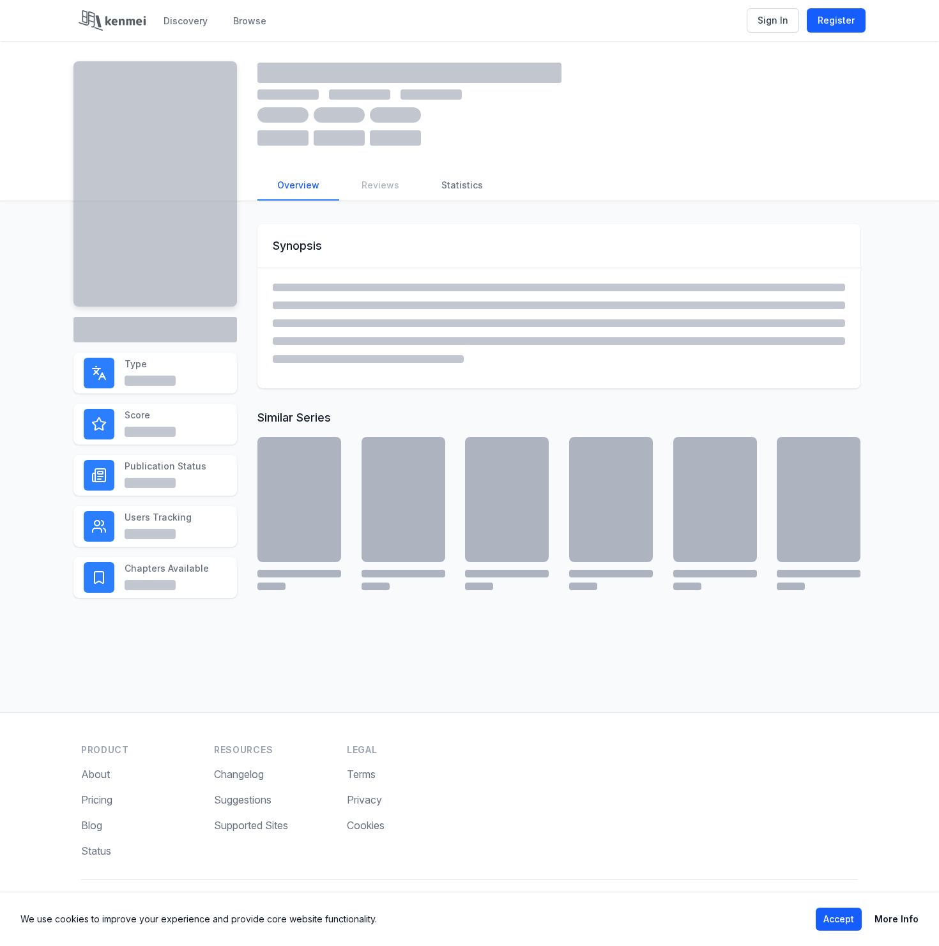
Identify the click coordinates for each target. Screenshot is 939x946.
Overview (298, 184)
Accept (838, 918)
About (95, 774)
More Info (896, 918)
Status (96, 850)
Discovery (186, 20)
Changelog (239, 774)
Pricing (96, 799)
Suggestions (242, 799)
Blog (91, 825)
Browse (249, 20)
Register (836, 20)
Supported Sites (251, 825)
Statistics (462, 184)
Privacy (364, 799)
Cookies (366, 825)
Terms (361, 774)
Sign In (773, 20)
